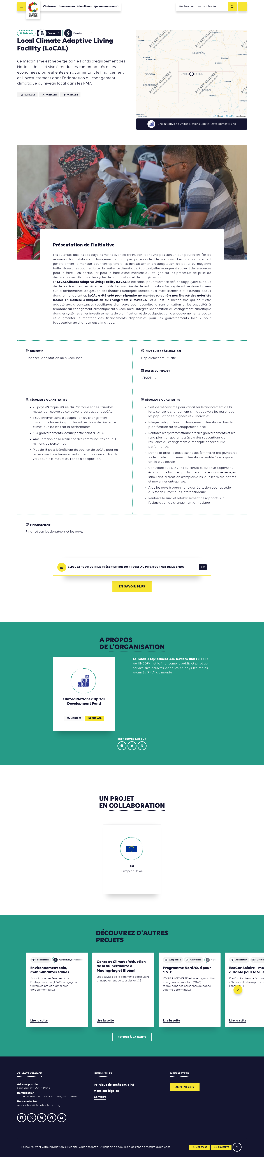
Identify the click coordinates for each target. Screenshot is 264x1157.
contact (76, 718)
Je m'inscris (184, 1087)
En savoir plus (132, 587)
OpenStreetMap (228, 116)
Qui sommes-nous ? (106, 6)
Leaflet (215, 116)
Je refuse (201, 1147)
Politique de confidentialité (114, 1085)
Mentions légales (106, 1091)
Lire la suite (39, 1021)
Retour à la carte (132, 1037)
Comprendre (67, 6)
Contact (100, 1097)
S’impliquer (84, 6)
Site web (97, 718)
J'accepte (223, 1147)
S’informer (50, 6)
